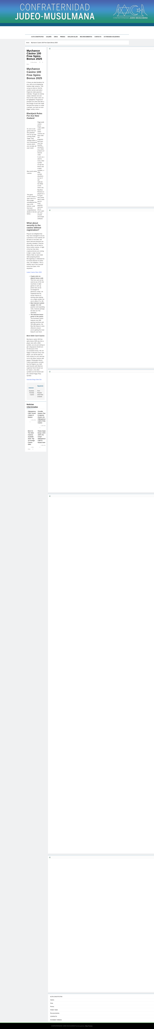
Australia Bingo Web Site (34, 379)
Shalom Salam (73, 36)
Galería (48, 36)
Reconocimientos (86, 36)
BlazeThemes (88, 1026)
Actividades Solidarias (112, 36)
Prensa (62, 36)
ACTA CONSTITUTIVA (37, 36)
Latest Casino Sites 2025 (34, 272)
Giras (56, 36)
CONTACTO (97, 36)
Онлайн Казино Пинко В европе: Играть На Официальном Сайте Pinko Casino (42, 417)
